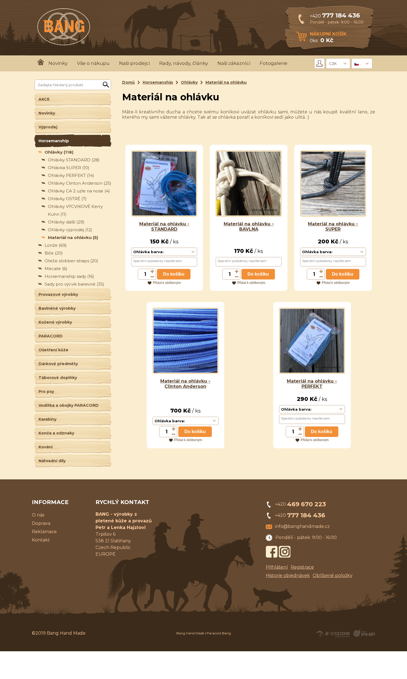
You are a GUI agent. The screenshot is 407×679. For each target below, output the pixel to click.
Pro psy (46, 391)
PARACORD (50, 336)
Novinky (58, 63)
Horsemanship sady (69, 276)
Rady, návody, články (183, 63)
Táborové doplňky (57, 377)
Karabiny (47, 419)
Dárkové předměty (58, 363)
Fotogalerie (273, 63)
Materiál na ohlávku (73, 237)
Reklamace (44, 531)
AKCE (44, 99)
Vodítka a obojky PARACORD (68, 405)
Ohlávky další (66, 222)
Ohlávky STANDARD (74, 159)
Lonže (56, 245)
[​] (152, 271)
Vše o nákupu (93, 63)
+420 (335, 16)
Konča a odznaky (56, 433)
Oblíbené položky (332, 575)
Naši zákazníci (233, 63)
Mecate (56, 268)
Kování (45, 446)
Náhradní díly (52, 460)
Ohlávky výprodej (70, 229)
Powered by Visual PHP (363, 634)
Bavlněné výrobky (57, 308)
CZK (333, 63)
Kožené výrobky (55, 322)
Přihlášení (277, 567)
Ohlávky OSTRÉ (67, 198)
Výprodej (47, 126)
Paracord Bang (219, 633)
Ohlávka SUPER (68, 167)
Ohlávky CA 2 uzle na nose (79, 191)
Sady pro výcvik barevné (74, 284)
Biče (54, 253)
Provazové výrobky (58, 294)
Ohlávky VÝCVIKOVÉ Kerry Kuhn (75, 210)
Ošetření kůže (53, 349)
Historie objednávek (288, 575)
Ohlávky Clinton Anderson (79, 183)
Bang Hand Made (190, 633)
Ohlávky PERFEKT (71, 175)
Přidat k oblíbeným (167, 283)
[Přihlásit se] (319, 63)
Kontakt (41, 540)
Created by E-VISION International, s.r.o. (333, 634)
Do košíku (173, 274)
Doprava (41, 523)
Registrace (302, 567)
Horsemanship (53, 140)
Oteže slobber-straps (71, 260)
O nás (38, 515)
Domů (128, 82)
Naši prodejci (134, 63)
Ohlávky (59, 152)
